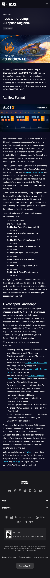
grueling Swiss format (33, 172)
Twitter (28, 452)
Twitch (5, 462)
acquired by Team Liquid (36, 362)
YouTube (16, 462)
